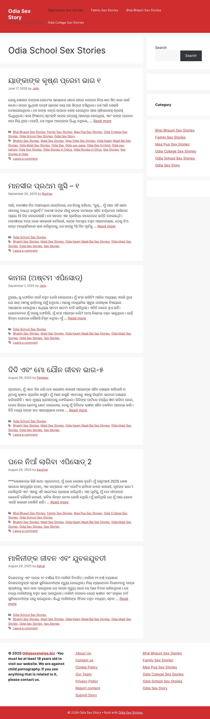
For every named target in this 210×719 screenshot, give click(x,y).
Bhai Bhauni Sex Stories (143, 10)
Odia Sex (57, 145)
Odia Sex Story (19, 14)
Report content (87, 688)
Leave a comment (25, 158)
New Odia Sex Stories (80, 140)
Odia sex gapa (75, 145)
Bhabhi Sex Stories (26, 140)
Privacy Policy (86, 681)
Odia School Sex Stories (65, 10)
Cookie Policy (86, 667)
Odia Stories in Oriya (88, 149)
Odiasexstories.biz (38, 653)
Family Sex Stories (104, 10)
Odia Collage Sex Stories (66, 22)
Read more (102, 121)
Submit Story (86, 695)
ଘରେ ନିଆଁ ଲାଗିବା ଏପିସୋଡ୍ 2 (50, 461)
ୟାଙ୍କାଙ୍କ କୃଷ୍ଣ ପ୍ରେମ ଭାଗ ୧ (54, 80)
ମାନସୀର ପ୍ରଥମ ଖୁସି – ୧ (43, 185)
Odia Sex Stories (30, 149)
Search (161, 48)
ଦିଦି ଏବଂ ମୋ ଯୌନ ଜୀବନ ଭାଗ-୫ (56, 369)
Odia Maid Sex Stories (34, 145)
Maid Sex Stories (52, 140)
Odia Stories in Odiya (57, 149)
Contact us (84, 660)
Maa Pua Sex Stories (88, 132)
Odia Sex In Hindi (98, 145)
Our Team (83, 674)
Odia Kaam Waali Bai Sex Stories (87, 241)
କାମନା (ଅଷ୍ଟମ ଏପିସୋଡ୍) (45, 277)
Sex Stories (111, 149)
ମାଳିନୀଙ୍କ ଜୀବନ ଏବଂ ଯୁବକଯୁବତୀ (57, 558)
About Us (83, 653)
